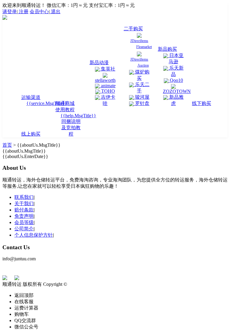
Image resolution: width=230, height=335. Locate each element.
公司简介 (24, 228)
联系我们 (24, 197)
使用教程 (65, 109)
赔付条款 (24, 209)
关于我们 (24, 203)
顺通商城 (65, 103)
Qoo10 (176, 80)
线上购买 (30, 133)
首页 (7, 145)
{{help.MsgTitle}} (78, 115)
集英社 (107, 68)
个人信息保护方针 (33, 235)
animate (108, 85)
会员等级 (24, 222)
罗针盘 (141, 103)
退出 (55, 11)
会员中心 (39, 11)
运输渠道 (30, 97)
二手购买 (133, 28)
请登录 (9, 11)
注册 (23, 11)
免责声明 (24, 216)
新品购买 (167, 49)
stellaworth (105, 80)
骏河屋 (141, 97)
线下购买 (201, 103)
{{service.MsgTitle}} (46, 103)
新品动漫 (99, 62)
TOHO (107, 91)
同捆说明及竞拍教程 (71, 127)
